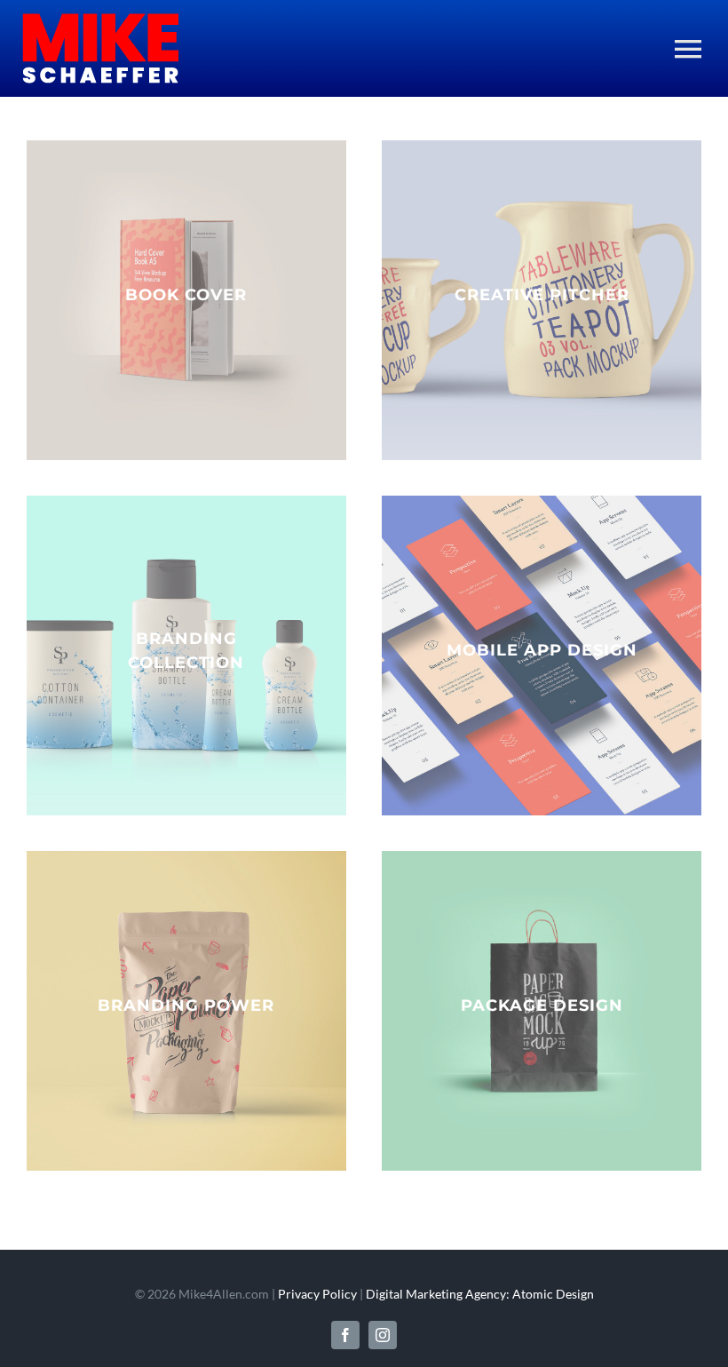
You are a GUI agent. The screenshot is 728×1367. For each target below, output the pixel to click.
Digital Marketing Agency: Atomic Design (480, 1293)
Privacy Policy (317, 1293)
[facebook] (345, 1335)
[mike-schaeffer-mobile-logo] (100, 20)
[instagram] (382, 1335)
